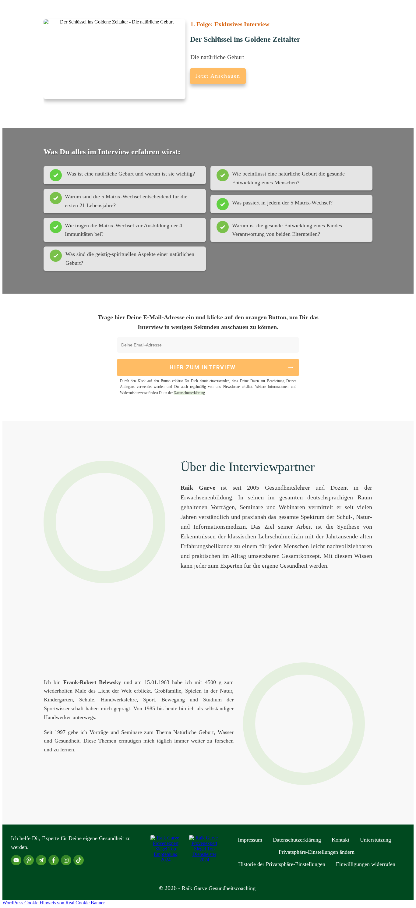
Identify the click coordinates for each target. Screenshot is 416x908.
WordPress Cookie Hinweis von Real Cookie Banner (53, 902)
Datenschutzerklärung (189, 393)
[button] (316, 851)
